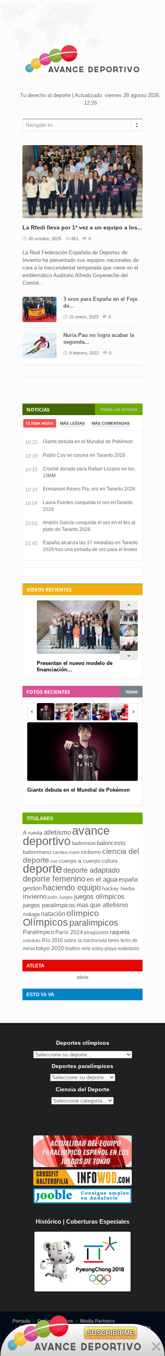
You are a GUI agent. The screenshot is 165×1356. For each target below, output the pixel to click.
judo (52, 897)
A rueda (32, 833)
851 (74, 238)
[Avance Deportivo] (82, 60)
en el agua (102, 879)
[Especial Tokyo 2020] (82, 1165)
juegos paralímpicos (49, 905)
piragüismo (96, 932)
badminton (84, 843)
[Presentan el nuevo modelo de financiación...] (129, 621)
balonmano (37, 852)
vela (86, 948)
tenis (113, 940)
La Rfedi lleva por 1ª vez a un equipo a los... (82, 227)
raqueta (119, 931)
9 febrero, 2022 (84, 353)
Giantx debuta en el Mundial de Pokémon (88, 441)
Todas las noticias (118, 409)
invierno (34, 896)
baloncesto (111, 843)
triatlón (72, 948)
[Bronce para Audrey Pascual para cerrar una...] (129, 649)
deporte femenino (54, 878)
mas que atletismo (102, 905)
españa (128, 879)
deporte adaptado (91, 870)
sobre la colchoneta (85, 940)
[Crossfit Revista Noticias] (82, 1184)
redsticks (32, 940)
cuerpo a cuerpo (80, 861)
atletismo (57, 832)
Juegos (65, 897)
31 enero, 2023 (84, 316)
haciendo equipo (72, 887)
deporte (42, 868)
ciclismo (91, 852)
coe (54, 861)
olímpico (82, 913)
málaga (31, 914)
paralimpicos (93, 923)
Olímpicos (45, 922)
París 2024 (69, 932)
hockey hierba (118, 889)
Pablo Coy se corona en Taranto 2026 (84, 455)
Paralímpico (38, 931)
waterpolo (128, 948)
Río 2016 (52, 940)
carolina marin (66, 852)
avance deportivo (66, 835)
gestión (32, 888)
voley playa (104, 948)
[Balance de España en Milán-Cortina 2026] (129, 635)
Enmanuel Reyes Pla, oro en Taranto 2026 (89, 489)
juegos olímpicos (99, 896)
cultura (109, 861)
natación (53, 913)
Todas (131, 692)
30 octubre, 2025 (44, 238)
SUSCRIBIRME (110, 1333)
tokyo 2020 (50, 948)
